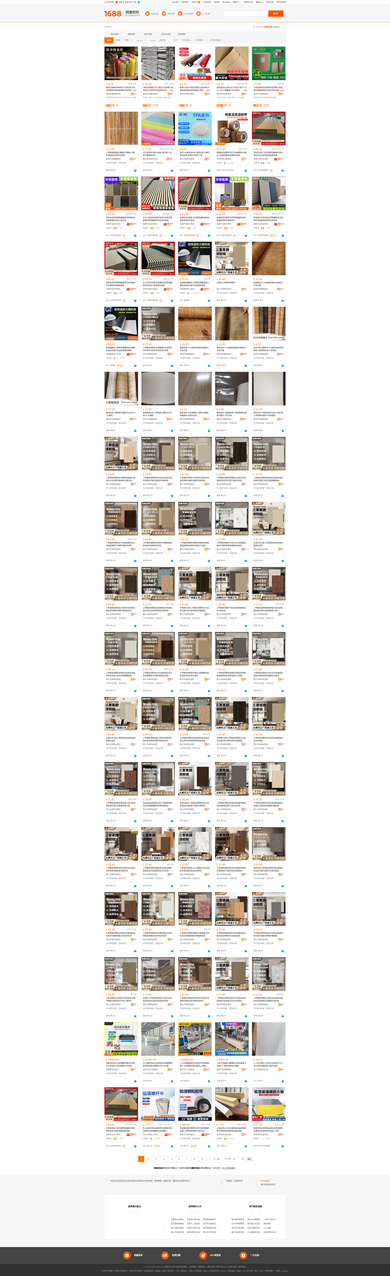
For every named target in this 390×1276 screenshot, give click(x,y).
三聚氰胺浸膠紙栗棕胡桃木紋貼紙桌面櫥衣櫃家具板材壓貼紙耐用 (194, 999)
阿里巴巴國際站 (120, 1271)
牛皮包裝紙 (221, 98)
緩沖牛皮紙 (122, 98)
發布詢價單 (265, 1181)
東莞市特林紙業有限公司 (225, 94)
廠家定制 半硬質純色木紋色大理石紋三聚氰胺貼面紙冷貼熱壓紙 (268, 414)
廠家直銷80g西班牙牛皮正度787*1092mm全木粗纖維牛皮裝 (232, 89)
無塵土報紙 (147, 98)
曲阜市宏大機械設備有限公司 (151, 1070)
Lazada (285, 1271)
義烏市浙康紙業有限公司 (151, 94)
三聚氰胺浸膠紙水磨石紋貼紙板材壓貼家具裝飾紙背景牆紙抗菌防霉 (268, 999)
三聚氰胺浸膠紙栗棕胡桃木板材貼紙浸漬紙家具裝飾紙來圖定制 (120, 869)
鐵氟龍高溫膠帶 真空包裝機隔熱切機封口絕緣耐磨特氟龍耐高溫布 (231, 154)
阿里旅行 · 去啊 (186, 1271)
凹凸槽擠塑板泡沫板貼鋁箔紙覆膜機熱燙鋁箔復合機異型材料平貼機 (157, 1064)
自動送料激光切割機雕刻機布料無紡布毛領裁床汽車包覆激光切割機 (120, 1064)
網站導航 (242, 1267)
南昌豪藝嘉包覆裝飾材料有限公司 (216, 1228)
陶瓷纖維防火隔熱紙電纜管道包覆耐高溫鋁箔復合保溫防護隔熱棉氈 (120, 349)
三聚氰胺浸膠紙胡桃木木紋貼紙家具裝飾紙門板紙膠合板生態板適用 (231, 999)
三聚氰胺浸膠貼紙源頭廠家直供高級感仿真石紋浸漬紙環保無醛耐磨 (157, 609)
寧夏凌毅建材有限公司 (256, 1228)
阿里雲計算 (213, 1271)
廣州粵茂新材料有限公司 (151, 159)
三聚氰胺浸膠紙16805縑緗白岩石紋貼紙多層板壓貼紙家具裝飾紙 (195, 869)
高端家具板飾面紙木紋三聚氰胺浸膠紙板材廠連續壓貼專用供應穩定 (157, 804)
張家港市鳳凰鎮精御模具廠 (242, 1228)
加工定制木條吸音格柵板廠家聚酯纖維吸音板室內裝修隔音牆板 (157, 284)
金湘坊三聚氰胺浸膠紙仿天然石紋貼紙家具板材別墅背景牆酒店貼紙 (157, 999)
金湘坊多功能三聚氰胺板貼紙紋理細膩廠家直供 (268, 544)
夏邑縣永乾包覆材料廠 (196, 1219)
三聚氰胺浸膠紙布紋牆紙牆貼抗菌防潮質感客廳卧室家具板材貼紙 (157, 934)
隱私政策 (210, 1267)
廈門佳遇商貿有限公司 (240, 1232)
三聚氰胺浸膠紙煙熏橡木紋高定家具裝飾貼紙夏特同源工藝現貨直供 (231, 479)
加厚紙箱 (265, 98)
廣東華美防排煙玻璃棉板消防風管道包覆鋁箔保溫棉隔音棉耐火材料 (268, 1129)
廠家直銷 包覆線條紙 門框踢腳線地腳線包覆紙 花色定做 (232, 414)
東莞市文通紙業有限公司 (262, 94)
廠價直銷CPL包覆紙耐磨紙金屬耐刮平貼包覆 (268, 284)
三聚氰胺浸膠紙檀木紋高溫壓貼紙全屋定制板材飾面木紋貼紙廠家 (231, 934)
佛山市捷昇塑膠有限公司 (188, 159)
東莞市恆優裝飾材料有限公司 (114, 159)
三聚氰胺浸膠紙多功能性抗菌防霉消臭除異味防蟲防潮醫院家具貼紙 (194, 479)
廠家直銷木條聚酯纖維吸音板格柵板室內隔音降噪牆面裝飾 (120, 284)
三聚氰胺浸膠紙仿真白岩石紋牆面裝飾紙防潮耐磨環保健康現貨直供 (231, 544)
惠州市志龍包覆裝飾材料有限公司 (200, 1228)
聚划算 (170, 1271)
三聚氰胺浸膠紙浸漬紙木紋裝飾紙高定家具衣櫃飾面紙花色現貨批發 (120, 934)
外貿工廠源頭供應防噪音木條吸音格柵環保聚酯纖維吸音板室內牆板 (157, 219)
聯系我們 (232, 1267)
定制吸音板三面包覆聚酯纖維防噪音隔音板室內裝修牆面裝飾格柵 (268, 154)
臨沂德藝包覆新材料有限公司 (183, 1228)
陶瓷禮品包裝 (111, 98)
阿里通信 (231, 1271)
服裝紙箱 (257, 98)
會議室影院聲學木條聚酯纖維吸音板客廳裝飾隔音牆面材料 (231, 219)
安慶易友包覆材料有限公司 (182, 1219)
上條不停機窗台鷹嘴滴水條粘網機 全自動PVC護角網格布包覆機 (231, 1064)
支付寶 (249, 1271)
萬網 (239, 1271)
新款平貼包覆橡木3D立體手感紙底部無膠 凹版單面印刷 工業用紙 (268, 349)
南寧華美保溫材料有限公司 (262, 1135)
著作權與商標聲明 (179, 1267)
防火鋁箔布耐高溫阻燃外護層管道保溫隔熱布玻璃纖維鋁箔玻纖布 (157, 1129)
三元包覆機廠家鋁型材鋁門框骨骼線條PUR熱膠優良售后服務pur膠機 (194, 1064)
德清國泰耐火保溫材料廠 (188, 289)
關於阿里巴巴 (221, 1267)
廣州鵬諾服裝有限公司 (240, 1219)
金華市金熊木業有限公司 (262, 159)
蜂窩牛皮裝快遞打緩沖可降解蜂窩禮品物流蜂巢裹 (194, 89)
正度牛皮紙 (230, 98)
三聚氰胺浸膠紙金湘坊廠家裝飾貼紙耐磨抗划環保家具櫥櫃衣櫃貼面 (268, 804)
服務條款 (201, 1267)
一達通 (277, 1271)
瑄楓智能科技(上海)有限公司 (114, 1070)
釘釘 (261, 1271)
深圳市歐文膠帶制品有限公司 (225, 159)
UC (243, 1271)
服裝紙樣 (272, 98)
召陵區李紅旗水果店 (271, 1232)
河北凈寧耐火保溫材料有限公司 (151, 1135)
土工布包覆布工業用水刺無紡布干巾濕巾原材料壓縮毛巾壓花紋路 (268, 1064)
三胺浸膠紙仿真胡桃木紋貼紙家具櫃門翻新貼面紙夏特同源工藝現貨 (120, 999)
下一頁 (216, 1159)
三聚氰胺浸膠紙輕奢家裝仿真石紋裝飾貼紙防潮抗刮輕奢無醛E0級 (268, 609)
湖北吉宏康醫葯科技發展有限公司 (261, 1219)
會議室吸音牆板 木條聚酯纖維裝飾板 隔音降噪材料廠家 (194, 219)
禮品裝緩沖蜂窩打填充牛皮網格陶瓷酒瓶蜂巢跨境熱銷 (120, 89)
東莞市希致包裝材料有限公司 (188, 94)
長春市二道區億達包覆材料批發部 (200, 1224)
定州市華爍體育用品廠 (240, 1224)
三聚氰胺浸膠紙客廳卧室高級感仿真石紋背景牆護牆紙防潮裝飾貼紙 (194, 934)
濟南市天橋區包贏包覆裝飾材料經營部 (218, 1224)
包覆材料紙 (238, 1181)
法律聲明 (192, 1267)
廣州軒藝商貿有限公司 (114, 94)
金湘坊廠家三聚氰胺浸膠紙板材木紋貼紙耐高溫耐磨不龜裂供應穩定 (194, 804)
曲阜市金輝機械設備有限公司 (225, 1070)
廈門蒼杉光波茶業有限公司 (258, 1224)
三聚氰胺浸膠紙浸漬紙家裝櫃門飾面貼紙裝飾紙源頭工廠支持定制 (231, 804)
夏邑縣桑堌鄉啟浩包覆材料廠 (183, 1224)
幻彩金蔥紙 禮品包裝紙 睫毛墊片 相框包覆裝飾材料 (157, 154)
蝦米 (205, 1271)
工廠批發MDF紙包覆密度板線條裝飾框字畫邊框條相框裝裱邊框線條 (231, 1129)
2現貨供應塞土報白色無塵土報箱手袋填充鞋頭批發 (158, 89)
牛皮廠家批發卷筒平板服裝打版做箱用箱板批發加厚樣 (268, 89)
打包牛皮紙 (131, 98)
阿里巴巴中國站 (135, 1271)
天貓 (164, 1271)
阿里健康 (269, 1271)
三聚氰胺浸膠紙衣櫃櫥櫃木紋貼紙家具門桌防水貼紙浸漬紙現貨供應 (157, 349)
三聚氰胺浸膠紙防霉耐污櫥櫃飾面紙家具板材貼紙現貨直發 (157, 544)
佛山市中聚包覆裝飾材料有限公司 (216, 1232)
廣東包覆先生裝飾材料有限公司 (200, 1232)
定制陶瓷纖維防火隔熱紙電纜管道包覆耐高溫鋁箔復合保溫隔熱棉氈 (194, 284)
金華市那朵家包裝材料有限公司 (225, 1135)
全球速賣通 (148, 1271)
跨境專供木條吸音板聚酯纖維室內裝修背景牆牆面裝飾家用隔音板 (268, 219)
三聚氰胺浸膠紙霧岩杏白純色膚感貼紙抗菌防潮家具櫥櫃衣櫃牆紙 (268, 934)
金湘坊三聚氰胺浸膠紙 (226, 283)
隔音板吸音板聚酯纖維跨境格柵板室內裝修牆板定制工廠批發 (120, 219)
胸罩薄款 (267, 1224)
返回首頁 (216, 1168)
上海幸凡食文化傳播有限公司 (275, 1219)
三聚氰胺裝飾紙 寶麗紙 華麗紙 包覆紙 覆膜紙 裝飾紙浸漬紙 (120, 154)
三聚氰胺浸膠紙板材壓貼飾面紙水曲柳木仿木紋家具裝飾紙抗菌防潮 (120, 479)
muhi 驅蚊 (267, 1228)
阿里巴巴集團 (107, 1271)
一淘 (176, 1271)
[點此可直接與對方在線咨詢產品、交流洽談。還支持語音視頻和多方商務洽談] (135, 170)
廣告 (135, 90)
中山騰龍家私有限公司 (256, 1232)
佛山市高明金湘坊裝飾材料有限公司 (225, 289)
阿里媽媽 (198, 1271)
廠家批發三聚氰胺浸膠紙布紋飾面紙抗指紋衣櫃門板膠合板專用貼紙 (268, 869)
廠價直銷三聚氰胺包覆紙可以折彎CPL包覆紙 (121, 414)
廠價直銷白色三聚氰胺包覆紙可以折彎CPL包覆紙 (157, 414)
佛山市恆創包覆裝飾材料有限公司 (184, 1232)
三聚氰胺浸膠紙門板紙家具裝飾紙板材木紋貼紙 (231, 609)
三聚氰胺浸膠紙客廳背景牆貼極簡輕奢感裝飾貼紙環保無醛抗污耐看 (194, 544)
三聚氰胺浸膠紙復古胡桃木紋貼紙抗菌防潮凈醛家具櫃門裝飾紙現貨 (120, 609)
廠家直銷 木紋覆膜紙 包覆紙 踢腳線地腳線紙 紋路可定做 (194, 414)
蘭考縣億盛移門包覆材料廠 (214, 1219)
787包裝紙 (240, 98)
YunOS (223, 1271)
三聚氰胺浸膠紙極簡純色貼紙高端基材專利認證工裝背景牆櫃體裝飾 (268, 479)
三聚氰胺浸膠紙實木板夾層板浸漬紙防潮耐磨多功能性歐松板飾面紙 (231, 869)
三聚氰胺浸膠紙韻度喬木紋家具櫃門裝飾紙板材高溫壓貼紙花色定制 (157, 869)
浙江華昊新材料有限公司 (262, 1070)
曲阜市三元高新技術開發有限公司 (188, 1070)
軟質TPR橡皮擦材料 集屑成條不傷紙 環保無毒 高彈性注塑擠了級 (194, 154)
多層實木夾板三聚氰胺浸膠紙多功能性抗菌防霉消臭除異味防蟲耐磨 (194, 609)
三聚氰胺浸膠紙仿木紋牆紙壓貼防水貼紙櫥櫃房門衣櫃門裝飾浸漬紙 (120, 544)
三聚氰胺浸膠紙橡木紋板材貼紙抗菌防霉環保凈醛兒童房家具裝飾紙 (157, 479)
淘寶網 (157, 1271)
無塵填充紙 (166, 98)
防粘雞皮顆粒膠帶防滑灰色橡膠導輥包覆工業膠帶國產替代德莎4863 (194, 1129)
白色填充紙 (157, 98)
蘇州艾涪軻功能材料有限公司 (188, 1135)
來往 (256, 1271)
